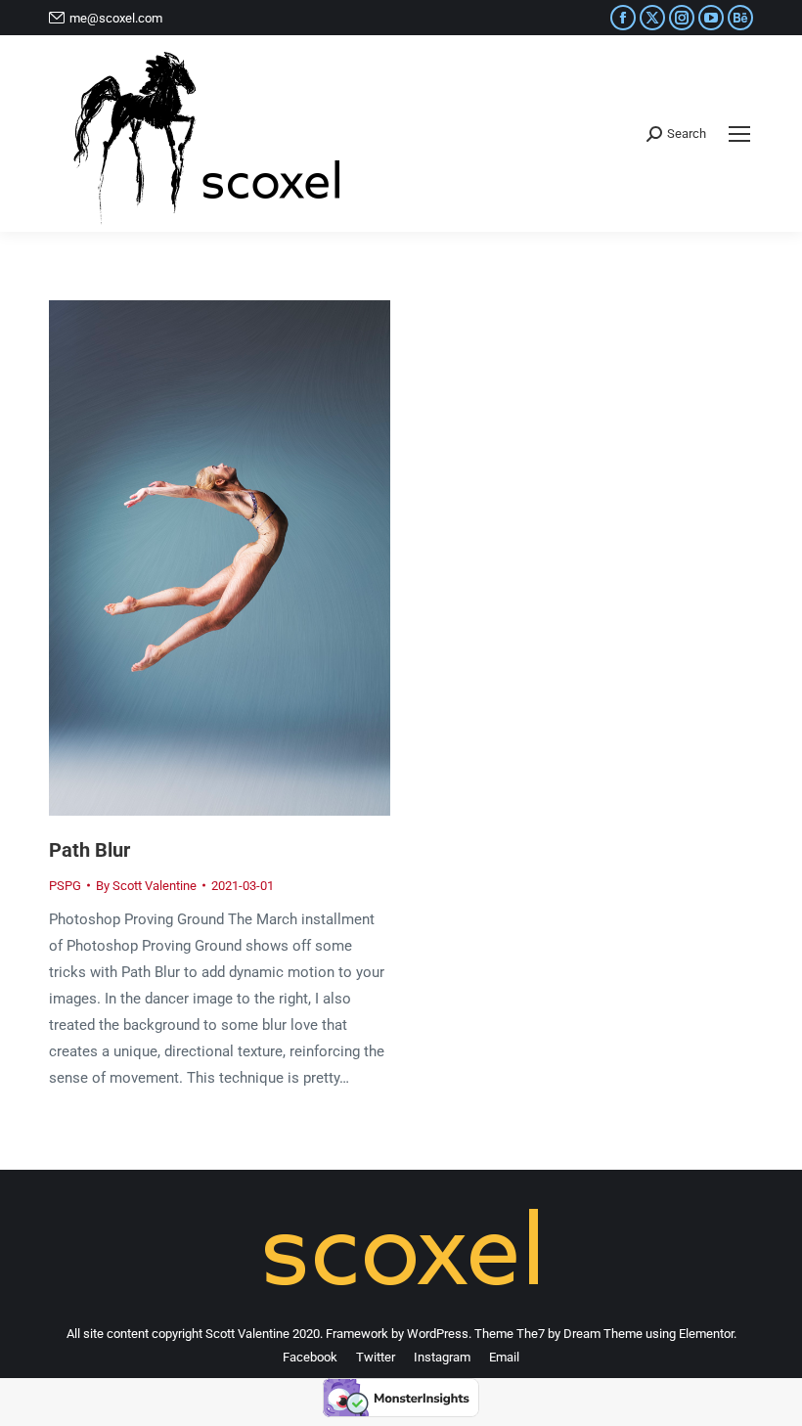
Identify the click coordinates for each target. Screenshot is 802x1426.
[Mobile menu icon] (739, 134)
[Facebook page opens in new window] (623, 17)
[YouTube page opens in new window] (711, 17)
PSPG (65, 885)
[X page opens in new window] (652, 17)
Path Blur (89, 850)
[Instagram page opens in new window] (681, 17)
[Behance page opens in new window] (740, 17)
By (146, 885)
